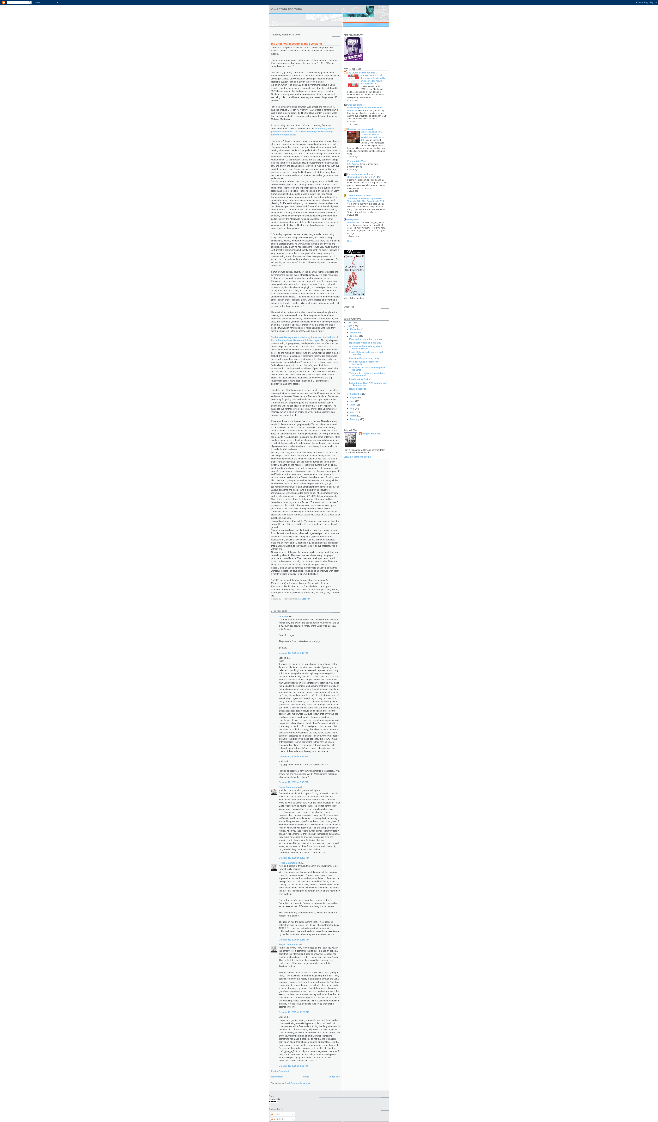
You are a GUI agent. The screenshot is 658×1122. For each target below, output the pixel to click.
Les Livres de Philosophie (361, 72)
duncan (283, 616)
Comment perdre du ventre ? (361, 177)
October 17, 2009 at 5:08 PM (293, 782)
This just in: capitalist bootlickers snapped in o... (367, 374)
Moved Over (353, 222)
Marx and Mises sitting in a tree (365, 339)
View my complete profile (357, 457)
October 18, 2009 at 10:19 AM (294, 939)
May (352, 408)
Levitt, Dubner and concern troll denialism (366, 353)
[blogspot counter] (274, 1102)
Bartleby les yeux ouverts (360, 129)
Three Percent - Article (359, 195)
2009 (350, 326)
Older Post (334, 1076)
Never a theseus (357, 389)
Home (306, 1076)
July (352, 401)
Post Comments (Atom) (297, 1083)
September (356, 394)
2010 (350, 322)
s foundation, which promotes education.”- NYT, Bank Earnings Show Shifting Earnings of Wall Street (302, 131)
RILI (349, 241)
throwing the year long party (364, 358)
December (355, 329)
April (353, 412)
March (353, 415)
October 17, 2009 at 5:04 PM (293, 756)
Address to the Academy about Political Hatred (365, 347)
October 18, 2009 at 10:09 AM (294, 858)
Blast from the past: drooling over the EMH (367, 368)
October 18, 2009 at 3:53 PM (293, 1066)
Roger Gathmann (288, 787)
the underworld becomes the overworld (364, 362)
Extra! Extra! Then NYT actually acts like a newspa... (368, 384)
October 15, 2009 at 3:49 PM (293, 653)
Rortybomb (353, 219)
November (356, 332)
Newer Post (277, 1076)
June (353, 404)
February (355, 419)
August (354, 397)
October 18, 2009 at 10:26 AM (294, 1012)
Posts (276, 1114)
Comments (279, 1119)
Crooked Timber (355, 105)
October (354, 336)
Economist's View (356, 161)
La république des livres (360, 174)
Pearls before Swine (359, 379)
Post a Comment (280, 1071)
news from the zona (286, 9)
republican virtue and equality (365, 342)
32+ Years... (353, 164)
